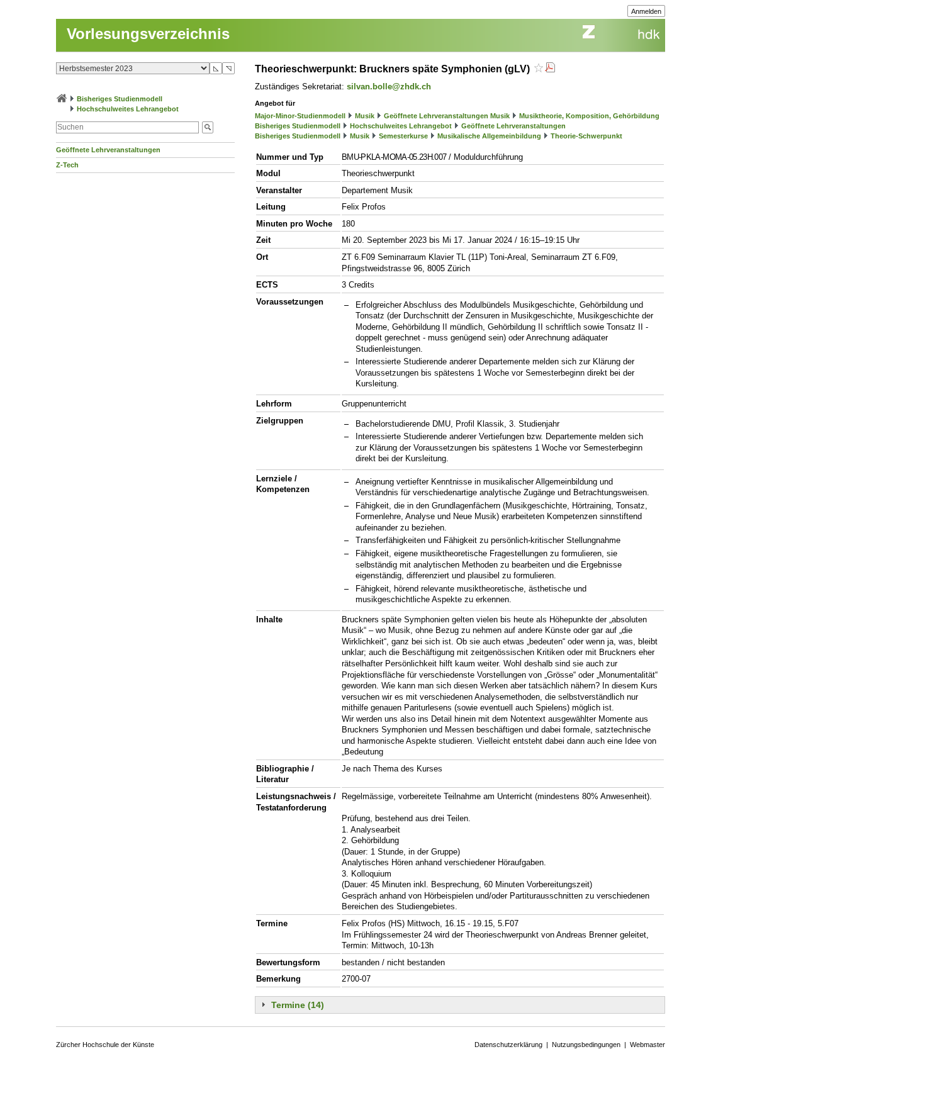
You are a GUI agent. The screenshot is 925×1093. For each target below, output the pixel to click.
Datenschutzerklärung (508, 1044)
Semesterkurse (403, 136)
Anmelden (646, 11)
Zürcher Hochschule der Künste (105, 1044)
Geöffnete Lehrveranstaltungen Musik (447, 116)
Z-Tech (67, 165)
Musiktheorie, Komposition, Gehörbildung (589, 116)
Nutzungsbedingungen (586, 1044)
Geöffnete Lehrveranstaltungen (108, 150)
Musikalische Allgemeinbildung (489, 136)
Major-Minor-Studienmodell (300, 116)
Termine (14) (297, 1005)
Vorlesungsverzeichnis (148, 33)
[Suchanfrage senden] (207, 127)
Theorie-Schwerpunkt (586, 136)
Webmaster (647, 1044)
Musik (364, 116)
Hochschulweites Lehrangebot (128, 109)
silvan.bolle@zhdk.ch (389, 86)
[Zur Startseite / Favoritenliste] (61, 99)
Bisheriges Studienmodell (119, 99)
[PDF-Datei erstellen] (550, 69)
